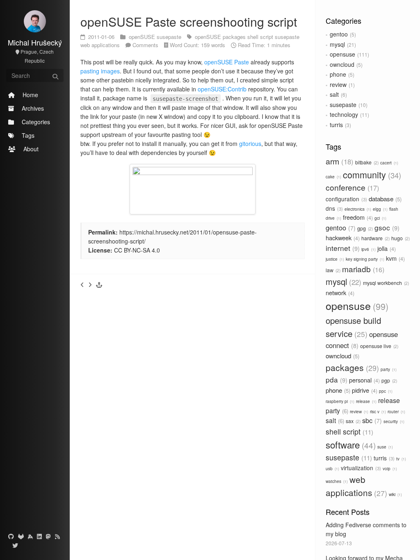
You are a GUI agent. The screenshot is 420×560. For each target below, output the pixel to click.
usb (332, 468)
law (332, 269)
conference (351, 187)
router (396, 411)
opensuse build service (353, 326)
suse (384, 447)
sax (352, 420)
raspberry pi (339, 401)
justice (334, 259)
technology (344, 114)
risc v (377, 411)
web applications (100, 45)
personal (363, 380)
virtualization (360, 468)
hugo (400, 237)
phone (338, 74)
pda (335, 379)
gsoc (385, 227)
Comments (145, 45)
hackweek (342, 237)
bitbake (366, 162)
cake (333, 177)
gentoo (339, 34)
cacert (388, 163)
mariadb (362, 268)
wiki (395, 494)
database (384, 198)
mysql (337, 44)
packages (351, 367)
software (349, 444)
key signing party (364, 259)
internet (342, 248)
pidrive (364, 390)
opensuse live (378, 345)
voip (389, 468)
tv (400, 459)
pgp (388, 380)
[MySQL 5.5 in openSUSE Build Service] (90, 284)
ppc (385, 391)
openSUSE (143, 37)
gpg (364, 228)
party (388, 369)
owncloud (342, 64)
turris (336, 125)
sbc (371, 420)
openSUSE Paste (226, 62)
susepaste (343, 104)
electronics (357, 209)
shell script (348, 431)
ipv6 (367, 249)
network (339, 292)
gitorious (250, 143)
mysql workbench (385, 282)
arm (338, 161)
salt (334, 94)
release (365, 401)
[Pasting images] (82, 284)
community (371, 174)
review (338, 84)
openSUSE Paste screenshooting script (188, 21)
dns (333, 208)
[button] (99, 284)
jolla (385, 248)
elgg (379, 209)
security (393, 421)
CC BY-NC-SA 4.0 (137, 250)
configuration (345, 199)
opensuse (342, 54)
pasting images (100, 71)
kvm (394, 258)
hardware (374, 237)
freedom (357, 217)
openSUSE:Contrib (222, 89)
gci (379, 218)
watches (336, 481)
